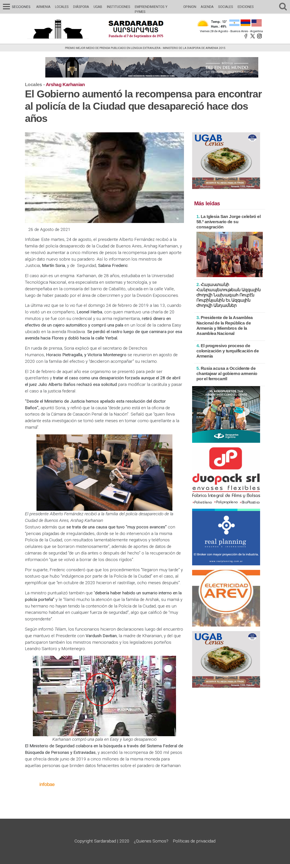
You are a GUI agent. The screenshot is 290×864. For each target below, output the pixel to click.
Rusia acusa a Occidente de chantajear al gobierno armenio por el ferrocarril (226, 373)
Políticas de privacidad (194, 841)
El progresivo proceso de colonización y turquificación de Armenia (227, 350)
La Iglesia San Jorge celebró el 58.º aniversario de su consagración (228, 221)
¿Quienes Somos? (151, 841)
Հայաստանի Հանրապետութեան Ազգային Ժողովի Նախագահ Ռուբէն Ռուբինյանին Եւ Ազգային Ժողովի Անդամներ (228, 295)
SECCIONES (20, 7)
